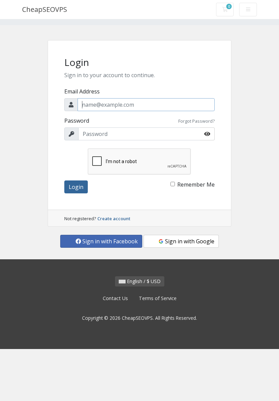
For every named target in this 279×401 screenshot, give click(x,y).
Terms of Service (158, 298)
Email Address (82, 91)
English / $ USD (143, 281)
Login (76, 187)
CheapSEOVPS (44, 9)
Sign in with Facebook (109, 241)
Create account (113, 218)
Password (76, 120)
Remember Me (196, 184)
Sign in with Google (189, 241)
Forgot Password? (196, 121)
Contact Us (115, 298)
